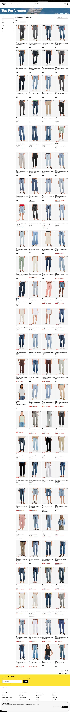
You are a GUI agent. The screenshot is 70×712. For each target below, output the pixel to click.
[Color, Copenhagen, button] (18, 299)
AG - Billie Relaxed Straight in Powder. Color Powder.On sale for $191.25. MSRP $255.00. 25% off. (35, 267)
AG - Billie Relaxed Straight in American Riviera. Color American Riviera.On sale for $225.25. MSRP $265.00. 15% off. (22, 138)
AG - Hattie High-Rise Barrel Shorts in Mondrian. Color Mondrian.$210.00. (61, 500)
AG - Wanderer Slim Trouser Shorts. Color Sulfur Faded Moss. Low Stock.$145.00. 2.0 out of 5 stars (61, 138)
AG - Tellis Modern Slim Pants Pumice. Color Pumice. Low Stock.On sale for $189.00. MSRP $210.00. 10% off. (22, 604)
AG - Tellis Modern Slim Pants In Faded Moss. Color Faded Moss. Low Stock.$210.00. (61, 370)
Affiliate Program (39, 695)
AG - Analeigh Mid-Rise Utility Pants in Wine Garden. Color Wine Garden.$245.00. (61, 164)
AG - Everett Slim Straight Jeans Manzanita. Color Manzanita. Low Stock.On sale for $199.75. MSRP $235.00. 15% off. (22, 447)
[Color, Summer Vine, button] (19, 402)
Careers (3, 695)
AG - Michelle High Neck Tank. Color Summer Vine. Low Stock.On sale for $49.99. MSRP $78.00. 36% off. (22, 422)
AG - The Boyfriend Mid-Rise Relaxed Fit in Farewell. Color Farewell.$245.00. (35, 216)
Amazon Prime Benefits (6, 699)
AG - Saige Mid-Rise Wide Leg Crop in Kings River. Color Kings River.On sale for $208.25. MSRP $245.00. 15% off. (48, 526)
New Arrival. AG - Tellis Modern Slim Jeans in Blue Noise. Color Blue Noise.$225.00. (48, 61)
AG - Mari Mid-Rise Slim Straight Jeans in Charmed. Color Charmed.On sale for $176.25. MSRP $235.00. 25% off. (35, 473)
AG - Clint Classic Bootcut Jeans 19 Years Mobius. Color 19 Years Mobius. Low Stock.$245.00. (61, 656)
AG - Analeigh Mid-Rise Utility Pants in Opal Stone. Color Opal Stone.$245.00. (22, 320)
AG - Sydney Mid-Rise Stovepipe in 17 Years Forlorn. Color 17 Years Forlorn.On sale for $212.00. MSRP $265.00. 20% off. (48, 578)
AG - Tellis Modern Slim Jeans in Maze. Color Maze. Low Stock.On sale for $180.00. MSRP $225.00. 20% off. (35, 345)
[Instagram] (3, 688)
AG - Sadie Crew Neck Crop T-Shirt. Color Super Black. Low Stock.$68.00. (48, 656)
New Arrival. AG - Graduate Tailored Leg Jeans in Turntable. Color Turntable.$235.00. (48, 36)
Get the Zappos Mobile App (7, 697)
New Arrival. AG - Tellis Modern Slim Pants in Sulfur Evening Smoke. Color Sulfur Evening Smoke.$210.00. (22, 111)
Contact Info (21, 695)
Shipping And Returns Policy (24, 699)
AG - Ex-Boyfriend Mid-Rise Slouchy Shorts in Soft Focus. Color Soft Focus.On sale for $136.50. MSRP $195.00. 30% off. (35, 500)
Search (36, 3)
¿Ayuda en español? (23, 697)
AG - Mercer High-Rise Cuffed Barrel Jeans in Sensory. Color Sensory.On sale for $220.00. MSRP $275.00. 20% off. (35, 422)
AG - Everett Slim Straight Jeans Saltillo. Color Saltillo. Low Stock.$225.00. (35, 552)
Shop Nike (56, 13)
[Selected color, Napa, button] (16, 299)
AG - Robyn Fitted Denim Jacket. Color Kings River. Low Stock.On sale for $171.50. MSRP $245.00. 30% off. (61, 526)
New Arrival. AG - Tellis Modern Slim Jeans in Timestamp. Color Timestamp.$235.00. (48, 86)
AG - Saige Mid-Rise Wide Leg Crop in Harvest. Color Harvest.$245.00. (48, 164)
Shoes (54, 700)
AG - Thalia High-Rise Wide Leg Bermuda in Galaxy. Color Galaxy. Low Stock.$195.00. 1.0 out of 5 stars (48, 500)
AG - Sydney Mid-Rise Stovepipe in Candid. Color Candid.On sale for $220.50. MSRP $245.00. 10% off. (61, 242)
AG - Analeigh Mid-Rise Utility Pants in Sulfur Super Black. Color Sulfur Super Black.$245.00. (35, 164)
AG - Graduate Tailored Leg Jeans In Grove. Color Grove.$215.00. (35, 370)
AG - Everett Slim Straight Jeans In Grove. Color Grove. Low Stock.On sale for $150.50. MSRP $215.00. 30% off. (61, 320)
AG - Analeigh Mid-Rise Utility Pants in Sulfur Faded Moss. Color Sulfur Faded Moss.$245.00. (22, 267)
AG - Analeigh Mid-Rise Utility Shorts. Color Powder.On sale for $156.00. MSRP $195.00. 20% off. (48, 320)
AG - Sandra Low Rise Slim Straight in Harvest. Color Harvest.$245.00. (22, 242)
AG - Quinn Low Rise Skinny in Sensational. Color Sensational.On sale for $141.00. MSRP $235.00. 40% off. (35, 578)
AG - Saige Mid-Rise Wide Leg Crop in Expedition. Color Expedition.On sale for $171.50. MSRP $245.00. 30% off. (35, 656)
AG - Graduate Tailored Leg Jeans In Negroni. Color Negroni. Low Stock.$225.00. (61, 345)
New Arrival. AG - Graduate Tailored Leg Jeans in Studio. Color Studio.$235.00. (22, 86)
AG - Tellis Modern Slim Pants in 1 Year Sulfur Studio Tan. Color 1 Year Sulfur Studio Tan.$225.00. (48, 111)
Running (54, 699)
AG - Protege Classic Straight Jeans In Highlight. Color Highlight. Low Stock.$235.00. (48, 345)
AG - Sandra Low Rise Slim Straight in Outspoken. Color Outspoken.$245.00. (48, 267)
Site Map (37, 697)
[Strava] (9, 688)
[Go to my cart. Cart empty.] (68, 4)
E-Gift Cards (38, 700)
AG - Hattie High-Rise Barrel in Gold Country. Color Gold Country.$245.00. (48, 190)
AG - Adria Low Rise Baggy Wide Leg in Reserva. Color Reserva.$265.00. (48, 138)
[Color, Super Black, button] (58, 143)
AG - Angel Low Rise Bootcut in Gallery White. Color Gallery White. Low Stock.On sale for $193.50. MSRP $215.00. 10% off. (35, 630)
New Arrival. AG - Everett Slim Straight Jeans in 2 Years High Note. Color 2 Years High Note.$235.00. (35, 61)
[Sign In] (65, 4)
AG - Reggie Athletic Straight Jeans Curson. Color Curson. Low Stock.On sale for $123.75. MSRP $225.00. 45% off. (61, 422)
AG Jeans (22, 22)
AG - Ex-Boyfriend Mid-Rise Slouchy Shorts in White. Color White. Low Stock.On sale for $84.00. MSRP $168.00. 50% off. (35, 320)
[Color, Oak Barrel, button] (18, 402)
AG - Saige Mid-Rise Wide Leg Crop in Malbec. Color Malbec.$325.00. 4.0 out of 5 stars (35, 190)
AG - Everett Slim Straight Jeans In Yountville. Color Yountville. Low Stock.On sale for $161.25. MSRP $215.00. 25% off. (22, 345)
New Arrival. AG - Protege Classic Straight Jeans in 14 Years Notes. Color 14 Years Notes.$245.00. (61, 36)
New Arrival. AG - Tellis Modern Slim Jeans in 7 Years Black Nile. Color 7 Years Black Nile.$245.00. (61, 61)
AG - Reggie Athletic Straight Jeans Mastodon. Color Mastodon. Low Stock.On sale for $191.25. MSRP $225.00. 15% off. (22, 578)
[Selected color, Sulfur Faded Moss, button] (56, 143)
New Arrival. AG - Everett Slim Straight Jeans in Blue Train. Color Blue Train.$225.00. (35, 111)
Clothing (54, 695)
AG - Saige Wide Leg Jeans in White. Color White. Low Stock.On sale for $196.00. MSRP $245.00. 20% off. (48, 473)
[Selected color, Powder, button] (16, 402)
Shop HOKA (62, 13)
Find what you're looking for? (62, 673)
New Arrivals (55, 697)
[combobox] (22, 4)
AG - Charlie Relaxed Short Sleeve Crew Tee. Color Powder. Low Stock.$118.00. (22, 396)
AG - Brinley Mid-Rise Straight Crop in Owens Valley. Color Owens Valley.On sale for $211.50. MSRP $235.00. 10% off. (61, 473)
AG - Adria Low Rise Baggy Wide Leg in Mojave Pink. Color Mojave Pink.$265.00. (22, 164)
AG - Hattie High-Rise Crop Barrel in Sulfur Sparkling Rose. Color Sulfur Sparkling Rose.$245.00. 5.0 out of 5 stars (22, 526)
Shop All (67, 13)
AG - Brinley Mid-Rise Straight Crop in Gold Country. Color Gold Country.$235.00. (61, 216)
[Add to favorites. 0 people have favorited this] (27, 25)
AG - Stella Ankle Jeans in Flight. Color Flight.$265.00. (35, 242)
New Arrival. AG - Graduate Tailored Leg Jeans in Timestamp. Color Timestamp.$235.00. (35, 86)
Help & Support (66, 6)
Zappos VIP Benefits (6, 700)
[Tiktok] (6, 688)
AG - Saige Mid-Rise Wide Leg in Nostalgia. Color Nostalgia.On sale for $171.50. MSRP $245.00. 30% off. (35, 138)
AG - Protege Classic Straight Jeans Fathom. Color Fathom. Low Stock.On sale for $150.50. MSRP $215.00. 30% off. (48, 447)
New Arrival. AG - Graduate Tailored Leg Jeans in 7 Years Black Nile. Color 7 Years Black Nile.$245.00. (22, 36)
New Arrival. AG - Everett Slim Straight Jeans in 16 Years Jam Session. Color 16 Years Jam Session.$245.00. (35, 36)
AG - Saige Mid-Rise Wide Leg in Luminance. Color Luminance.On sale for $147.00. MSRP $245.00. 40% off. (48, 422)
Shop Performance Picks (43, 0)
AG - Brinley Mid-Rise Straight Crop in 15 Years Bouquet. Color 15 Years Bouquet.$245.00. (22, 190)
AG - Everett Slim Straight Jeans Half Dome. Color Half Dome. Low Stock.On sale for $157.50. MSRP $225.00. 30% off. (61, 604)
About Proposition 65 (23, 700)
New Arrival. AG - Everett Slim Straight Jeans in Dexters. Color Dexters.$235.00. (22, 61)
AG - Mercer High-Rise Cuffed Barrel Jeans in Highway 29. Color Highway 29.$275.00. (35, 293)
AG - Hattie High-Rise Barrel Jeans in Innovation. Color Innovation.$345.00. (61, 111)
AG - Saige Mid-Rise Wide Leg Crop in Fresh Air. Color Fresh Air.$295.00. (48, 242)
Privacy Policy (36, 704)
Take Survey (38, 699)
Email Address (6, 681)
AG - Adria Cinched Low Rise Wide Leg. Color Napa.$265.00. (22, 293)
